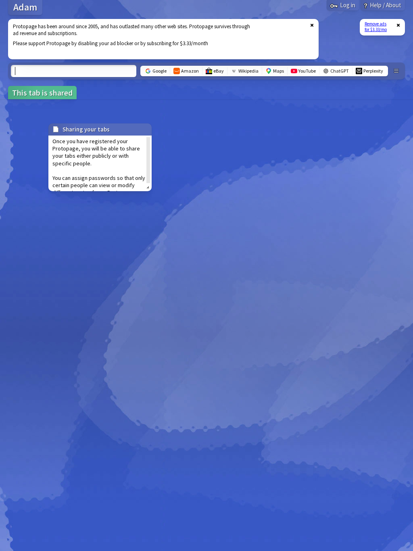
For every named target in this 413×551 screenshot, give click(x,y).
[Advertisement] (158, 39)
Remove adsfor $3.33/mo (376, 26)
